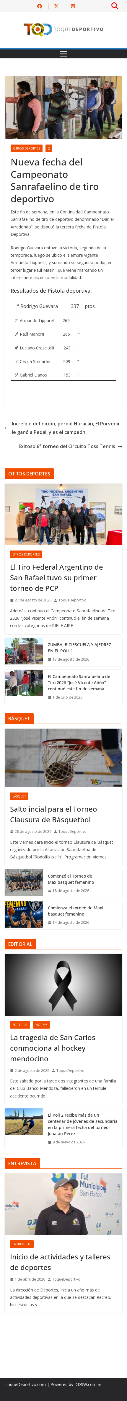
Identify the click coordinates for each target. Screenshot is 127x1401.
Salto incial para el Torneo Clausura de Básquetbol (53, 814)
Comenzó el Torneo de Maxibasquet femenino (71, 879)
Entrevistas (21, 1244)
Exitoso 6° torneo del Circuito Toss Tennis (67, 446)
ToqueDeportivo (72, 600)
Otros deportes (26, 148)
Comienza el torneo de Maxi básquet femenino (75, 911)
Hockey (41, 1025)
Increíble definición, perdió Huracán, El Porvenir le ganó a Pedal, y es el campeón (66, 427)
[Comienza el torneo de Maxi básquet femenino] (24, 915)
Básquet (19, 796)
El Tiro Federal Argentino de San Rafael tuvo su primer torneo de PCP (56, 577)
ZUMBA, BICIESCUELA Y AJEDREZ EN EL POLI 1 (79, 648)
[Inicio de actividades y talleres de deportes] (63, 1204)
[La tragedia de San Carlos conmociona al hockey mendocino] (63, 984)
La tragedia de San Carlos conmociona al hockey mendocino (52, 1047)
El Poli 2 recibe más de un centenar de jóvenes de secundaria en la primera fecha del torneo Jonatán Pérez (83, 1124)
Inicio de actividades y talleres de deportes (60, 1262)
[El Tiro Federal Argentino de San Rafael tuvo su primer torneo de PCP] (63, 514)
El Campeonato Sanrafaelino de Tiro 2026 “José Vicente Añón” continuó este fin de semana (79, 683)
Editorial (20, 1025)
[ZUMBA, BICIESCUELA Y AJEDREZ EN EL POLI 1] (24, 652)
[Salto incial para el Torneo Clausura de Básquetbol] (63, 758)
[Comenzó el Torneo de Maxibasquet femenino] (24, 883)
